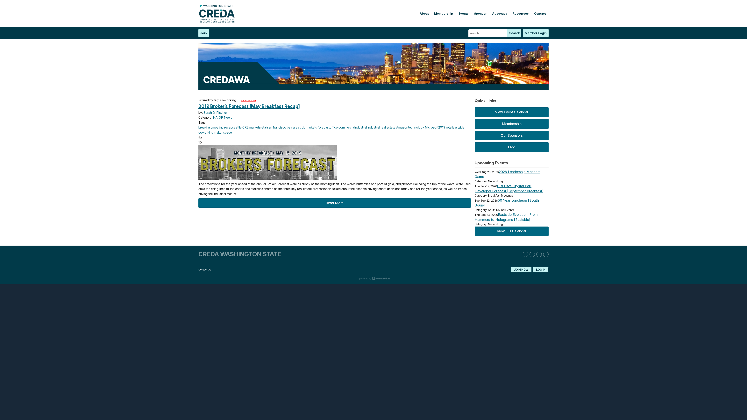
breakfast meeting (211, 127)
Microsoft (431, 127)
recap (228, 127)
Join (203, 33)
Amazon (401, 127)
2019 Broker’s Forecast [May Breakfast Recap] (249, 106)
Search (514, 33)
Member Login (536, 33)
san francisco (276, 127)
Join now (521, 269)
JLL (302, 127)
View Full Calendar (511, 231)
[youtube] (546, 254)
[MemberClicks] (217, 22)
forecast (323, 127)
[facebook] (539, 254)
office (334, 127)
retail (263, 127)
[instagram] (532, 254)
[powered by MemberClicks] (373, 279)
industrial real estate (381, 127)
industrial (361, 127)
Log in (540, 269)
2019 (441, 127)
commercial (346, 127)
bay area (292, 127)
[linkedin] (525, 254)
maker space (222, 132)
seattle (237, 127)
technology (416, 127)
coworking (205, 132)
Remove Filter (248, 100)
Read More (335, 203)
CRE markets (251, 127)
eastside (458, 127)
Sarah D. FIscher (215, 113)
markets (311, 127)
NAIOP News (222, 117)
